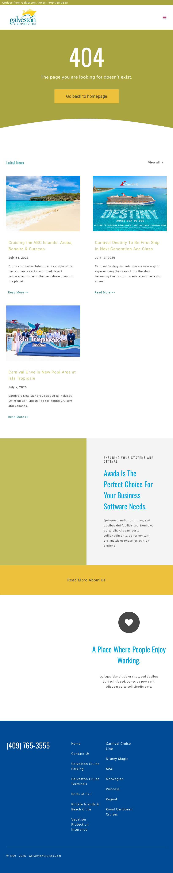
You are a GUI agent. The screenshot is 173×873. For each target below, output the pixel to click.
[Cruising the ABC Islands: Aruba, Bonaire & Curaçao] (43, 204)
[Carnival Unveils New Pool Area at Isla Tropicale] (43, 333)
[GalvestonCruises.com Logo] (24, 8)
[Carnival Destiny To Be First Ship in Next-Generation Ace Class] (130, 204)
